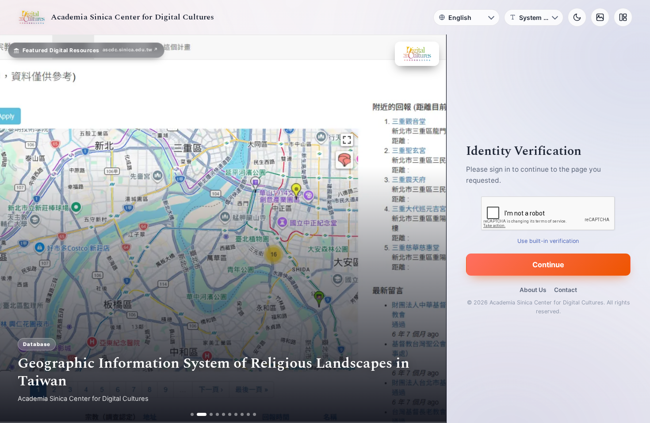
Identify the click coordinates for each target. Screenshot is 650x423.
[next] (430, 228)
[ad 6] (229, 414)
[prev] (16, 228)
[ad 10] (254, 414)
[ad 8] (242, 414)
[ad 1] (192, 414)
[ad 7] (235, 414)
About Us (533, 289)
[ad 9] (248, 414)
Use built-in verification (548, 241)
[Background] (600, 17)
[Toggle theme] (577, 17)
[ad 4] (217, 414)
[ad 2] (198, 414)
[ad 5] (223, 414)
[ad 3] (208, 414)
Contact (565, 289)
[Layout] (623, 17)
